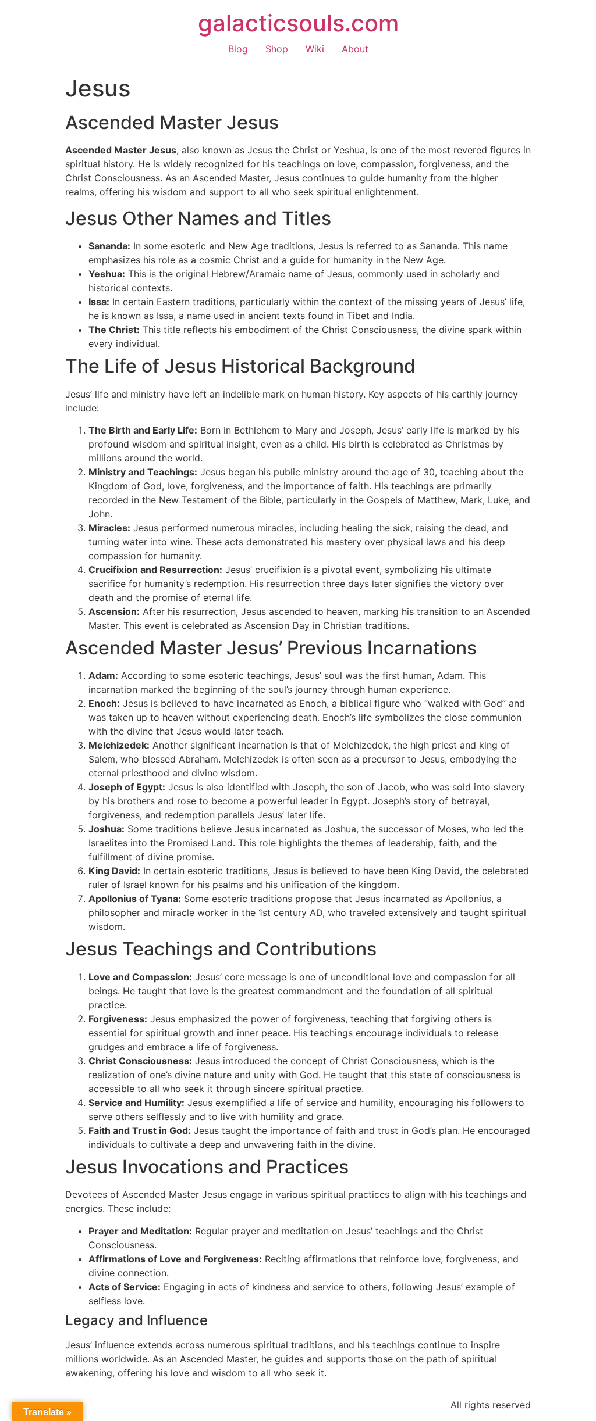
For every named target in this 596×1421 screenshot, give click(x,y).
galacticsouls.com (298, 23)
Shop (276, 49)
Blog (238, 49)
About (355, 49)
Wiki (315, 49)
